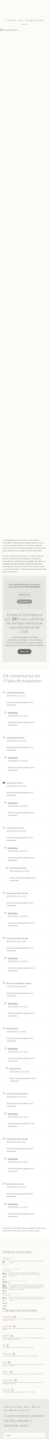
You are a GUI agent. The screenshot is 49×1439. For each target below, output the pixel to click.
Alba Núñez (13, 713)
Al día (5, 1362)
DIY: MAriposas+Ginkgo (11, 1269)
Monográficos (8, 1380)
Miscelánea (7, 1354)
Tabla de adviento (9, 1257)
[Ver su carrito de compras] (44, 7)
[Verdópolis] (24, 7)
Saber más (24, 651)
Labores (6, 1372)
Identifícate (24, 595)
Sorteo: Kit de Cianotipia (12, 1293)
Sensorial (6, 1390)
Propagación (8, 1317)
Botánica (6, 1336)
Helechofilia (7, 1326)
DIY (4, 1345)
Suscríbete (24, 601)
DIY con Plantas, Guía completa (14, 1281)
